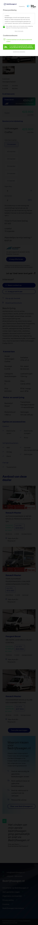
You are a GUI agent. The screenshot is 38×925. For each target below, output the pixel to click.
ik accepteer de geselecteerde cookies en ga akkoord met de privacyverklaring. (18, 46)
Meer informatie (19, 31)
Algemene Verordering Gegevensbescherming (17, 27)
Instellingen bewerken (19, 51)
